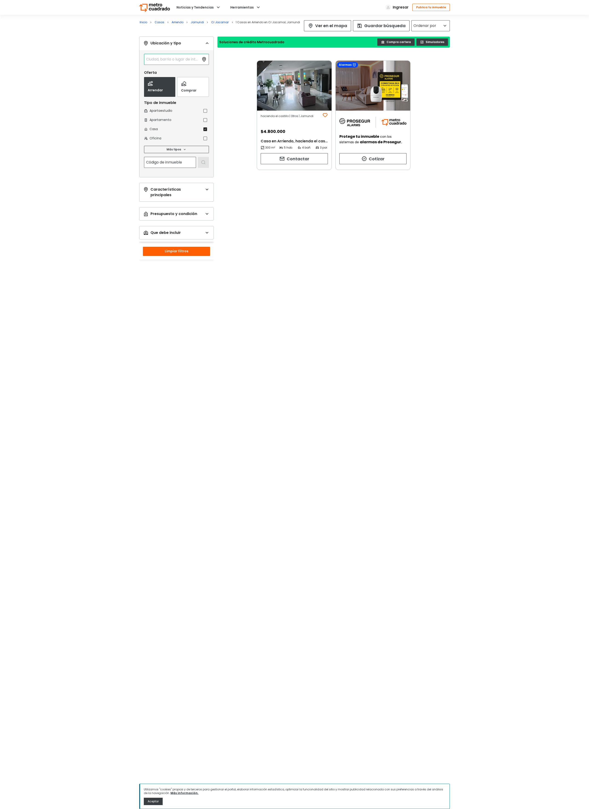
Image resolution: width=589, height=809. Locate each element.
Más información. (184, 793)
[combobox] (172, 59)
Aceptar (153, 801)
